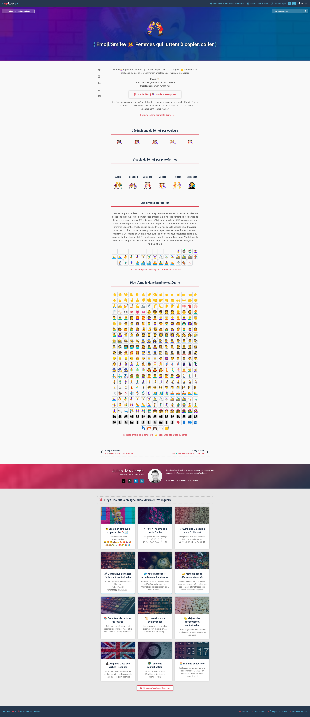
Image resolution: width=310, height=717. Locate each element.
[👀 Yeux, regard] (126, 312)
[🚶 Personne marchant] (184, 375)
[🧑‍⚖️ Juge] (178, 335)
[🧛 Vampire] (149, 370)
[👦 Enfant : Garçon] (160, 312)
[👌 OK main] (143, 294)
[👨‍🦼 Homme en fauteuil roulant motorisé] (172, 381)
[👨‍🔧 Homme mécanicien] (149, 341)
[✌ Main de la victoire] (160, 294)
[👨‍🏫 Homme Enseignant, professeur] (166, 335)
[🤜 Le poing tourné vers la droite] (166, 300)
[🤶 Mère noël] (160, 364)
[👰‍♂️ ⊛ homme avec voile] (195, 358)
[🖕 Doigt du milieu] (120, 300)
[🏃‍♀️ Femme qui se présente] (126, 387)
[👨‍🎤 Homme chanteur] (149, 346)
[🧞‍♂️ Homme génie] (120, 375)
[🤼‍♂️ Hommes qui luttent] (137, 251)
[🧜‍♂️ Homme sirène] (172, 370)
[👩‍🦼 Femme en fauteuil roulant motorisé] (178, 381)
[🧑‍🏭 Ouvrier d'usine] (160, 341)
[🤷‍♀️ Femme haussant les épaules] (120, 335)
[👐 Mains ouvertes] (184, 300)
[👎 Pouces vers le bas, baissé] (143, 300)
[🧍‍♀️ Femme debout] (126, 381)
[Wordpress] (142, 481)
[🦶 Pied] (160, 306)
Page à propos (172, 480)
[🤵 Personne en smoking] (172, 358)
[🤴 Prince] (131, 358)
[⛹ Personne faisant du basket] (126, 257)
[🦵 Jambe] (155, 306)
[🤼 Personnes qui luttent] (131, 251)
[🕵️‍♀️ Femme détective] (172, 352)
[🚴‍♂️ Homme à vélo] (166, 257)
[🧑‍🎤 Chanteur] (143, 346)
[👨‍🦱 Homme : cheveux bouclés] (114, 317)
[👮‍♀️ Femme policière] (155, 352)
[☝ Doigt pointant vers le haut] (131, 300)
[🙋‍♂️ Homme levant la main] (131, 329)
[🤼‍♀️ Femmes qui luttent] (143, 251)
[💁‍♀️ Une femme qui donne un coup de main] (120, 329)
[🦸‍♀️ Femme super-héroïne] (178, 364)
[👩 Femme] (131, 317)
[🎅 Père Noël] (155, 364)
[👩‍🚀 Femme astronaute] (120, 352)
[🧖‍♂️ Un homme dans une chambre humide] (172, 387)
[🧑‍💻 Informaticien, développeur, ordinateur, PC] (126, 346)
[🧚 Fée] (131, 370)
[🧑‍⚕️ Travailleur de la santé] (126, 335)
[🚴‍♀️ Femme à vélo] (172, 257)
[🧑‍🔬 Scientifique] (195, 341)
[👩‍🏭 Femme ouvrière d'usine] (172, 341)
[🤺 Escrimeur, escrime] (178, 263)
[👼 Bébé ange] (149, 364)
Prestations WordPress (188, 480)
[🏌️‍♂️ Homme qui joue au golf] (126, 263)
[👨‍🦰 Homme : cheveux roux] (195, 312)
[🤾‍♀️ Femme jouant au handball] (178, 251)
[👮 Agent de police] (143, 352)
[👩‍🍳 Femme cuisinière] (137, 341)
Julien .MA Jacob (128, 470)
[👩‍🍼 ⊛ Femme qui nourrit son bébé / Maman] (131, 364)
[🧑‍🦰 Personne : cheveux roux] (143, 317)
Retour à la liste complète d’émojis (157, 115)
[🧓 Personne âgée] (195, 317)
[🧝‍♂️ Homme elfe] (190, 370)
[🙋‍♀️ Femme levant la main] (137, 329)
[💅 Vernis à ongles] (126, 306)
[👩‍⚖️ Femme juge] (190, 335)
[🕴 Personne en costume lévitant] (143, 387)
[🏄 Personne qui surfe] (137, 263)
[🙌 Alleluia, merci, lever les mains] (178, 300)
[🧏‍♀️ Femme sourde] (155, 329)
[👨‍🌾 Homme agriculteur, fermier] (114, 341)
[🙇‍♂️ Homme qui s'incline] (166, 329)
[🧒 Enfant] (155, 312)
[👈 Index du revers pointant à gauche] (190, 294)
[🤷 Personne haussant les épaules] (195, 329)
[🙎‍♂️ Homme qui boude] (149, 323)
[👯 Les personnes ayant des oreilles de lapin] (149, 387)
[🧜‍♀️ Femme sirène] (178, 370)
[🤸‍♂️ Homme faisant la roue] (120, 251)
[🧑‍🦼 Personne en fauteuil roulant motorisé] (166, 381)
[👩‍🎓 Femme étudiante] (155, 335)
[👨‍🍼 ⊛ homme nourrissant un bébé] (137, 364)
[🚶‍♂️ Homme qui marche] (190, 375)
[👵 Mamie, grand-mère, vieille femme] (120, 323)
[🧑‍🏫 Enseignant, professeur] (160, 335)
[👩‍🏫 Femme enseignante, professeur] (172, 335)
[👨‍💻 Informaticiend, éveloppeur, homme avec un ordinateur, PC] (131, 346)
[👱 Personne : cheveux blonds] (178, 312)
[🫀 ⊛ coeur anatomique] (190, 306)
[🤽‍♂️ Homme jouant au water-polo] (155, 251)
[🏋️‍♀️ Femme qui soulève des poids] (155, 257)
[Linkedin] (136, 481)
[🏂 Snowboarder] (195, 257)
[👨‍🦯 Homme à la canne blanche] (155, 381)
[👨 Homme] (184, 312)
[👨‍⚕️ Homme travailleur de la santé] (131, 335)
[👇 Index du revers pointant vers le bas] (126, 300)
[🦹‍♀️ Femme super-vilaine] (195, 364)
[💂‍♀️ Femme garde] (190, 352)
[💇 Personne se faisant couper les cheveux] (166, 375)
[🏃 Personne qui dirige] (114, 387)
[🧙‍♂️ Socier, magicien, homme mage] (120, 370)
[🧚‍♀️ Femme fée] (143, 370)
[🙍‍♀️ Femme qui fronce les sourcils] (137, 323)
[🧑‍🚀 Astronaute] (195, 346)
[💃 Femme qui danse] (131, 387)
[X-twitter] (123, 481)
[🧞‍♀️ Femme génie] (126, 375)
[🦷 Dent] (114, 312)
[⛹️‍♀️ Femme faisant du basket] (137, 257)
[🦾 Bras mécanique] (143, 306)
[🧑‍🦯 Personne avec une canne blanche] (149, 381)
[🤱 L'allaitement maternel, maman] (126, 364)
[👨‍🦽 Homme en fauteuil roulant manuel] (190, 381)
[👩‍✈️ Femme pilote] (190, 346)
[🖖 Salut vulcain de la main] (137, 294)
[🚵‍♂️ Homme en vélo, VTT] (184, 257)
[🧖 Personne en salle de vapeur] (166, 387)
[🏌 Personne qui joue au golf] (120, 263)
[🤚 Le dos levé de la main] (120, 294)
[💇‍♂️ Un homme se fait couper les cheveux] (172, 375)
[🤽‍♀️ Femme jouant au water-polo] (160, 251)
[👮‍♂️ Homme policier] (149, 352)
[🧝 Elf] (184, 370)
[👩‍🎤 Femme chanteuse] (155, 346)
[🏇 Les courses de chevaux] (184, 263)
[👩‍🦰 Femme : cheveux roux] (137, 317)
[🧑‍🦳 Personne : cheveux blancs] (166, 317)
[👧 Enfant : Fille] (166, 312)
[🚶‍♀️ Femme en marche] (195, 375)
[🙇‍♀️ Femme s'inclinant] (172, 329)
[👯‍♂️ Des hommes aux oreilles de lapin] (155, 387)
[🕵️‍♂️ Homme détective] (166, 352)
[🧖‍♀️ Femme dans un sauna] (178, 387)
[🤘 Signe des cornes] (178, 294)
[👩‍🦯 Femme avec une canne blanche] (160, 381)
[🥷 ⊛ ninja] (195, 352)
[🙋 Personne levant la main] (126, 329)
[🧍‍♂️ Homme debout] (120, 381)
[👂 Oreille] (166, 306)
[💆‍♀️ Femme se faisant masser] (160, 375)
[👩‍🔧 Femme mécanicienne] (155, 341)
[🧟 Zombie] (131, 375)
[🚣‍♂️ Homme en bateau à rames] (160, 263)
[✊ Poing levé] (149, 300)
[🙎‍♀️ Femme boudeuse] (155, 323)
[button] (102, 70)
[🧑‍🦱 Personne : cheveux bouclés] (155, 317)
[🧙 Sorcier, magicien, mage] (114, 370)
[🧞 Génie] (114, 375)
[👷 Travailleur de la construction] (114, 358)
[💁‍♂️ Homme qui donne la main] (114, 329)
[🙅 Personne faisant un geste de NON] (160, 323)
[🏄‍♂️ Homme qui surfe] (143, 263)
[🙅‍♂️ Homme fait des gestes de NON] (166, 323)
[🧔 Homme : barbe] (190, 312)
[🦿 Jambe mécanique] (149, 306)
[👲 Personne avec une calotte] (160, 358)
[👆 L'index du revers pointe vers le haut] (114, 300)
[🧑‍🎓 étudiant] (143, 335)
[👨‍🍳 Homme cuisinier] (131, 341)
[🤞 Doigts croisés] (166, 294)
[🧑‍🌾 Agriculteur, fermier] (195, 335)
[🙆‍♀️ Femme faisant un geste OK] (190, 323)
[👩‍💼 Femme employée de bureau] (190, 341)
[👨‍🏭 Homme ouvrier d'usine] (166, 341)
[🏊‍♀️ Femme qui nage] (120, 257)
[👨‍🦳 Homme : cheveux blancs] (120, 317)
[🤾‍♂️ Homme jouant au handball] (172, 251)
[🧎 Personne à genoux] (131, 381)
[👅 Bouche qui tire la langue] (137, 312)
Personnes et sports (155, 269)
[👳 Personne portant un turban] (143, 358)
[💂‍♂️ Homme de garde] (184, 352)
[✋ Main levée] (131, 294)
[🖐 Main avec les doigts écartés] (126, 294)
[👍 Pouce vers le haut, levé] (137, 300)
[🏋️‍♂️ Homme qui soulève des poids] (149, 257)
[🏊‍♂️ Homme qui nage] (114, 257)
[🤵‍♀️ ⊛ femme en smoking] (184, 358)
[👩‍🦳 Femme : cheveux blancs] (160, 317)
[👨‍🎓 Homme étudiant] (149, 335)
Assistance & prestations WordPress (228, 3)
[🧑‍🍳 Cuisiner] (126, 341)
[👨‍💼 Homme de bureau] (184, 341)
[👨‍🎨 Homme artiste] (166, 346)
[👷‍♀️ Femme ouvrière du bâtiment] (126, 358)
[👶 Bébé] (149, 312)
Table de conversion (192, 663)
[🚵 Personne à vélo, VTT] (178, 257)
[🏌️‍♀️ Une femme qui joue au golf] (131, 263)
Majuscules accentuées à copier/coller (192, 622)
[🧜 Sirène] (166, 370)
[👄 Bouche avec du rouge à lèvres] (143, 312)
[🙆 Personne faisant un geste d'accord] (178, 323)
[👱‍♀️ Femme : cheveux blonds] (184, 317)
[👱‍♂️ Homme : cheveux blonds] (190, 317)
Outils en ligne (280, 3)
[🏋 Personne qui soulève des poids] (143, 257)
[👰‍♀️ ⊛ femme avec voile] (114, 364)
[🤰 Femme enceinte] (120, 364)
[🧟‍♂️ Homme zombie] (137, 375)
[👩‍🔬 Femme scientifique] (120, 346)
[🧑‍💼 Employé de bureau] (178, 341)
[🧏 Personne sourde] (143, 329)
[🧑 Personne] (172, 312)
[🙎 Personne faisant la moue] (143, 323)
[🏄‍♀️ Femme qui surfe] (149, 263)
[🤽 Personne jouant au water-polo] (149, 251)
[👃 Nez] (178, 306)
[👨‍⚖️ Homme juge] (184, 335)
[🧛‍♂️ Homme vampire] (155, 370)
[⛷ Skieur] (190, 263)
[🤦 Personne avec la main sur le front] (178, 329)
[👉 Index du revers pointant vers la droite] (195, 294)
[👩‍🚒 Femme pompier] (137, 352)
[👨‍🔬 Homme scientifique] (114, 346)
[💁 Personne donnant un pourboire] (195, 323)
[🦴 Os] (120, 312)
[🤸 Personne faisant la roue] (114, 251)
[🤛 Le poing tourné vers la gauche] (160, 300)
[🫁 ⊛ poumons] (195, 306)
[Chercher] (229, 11)
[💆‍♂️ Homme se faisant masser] (155, 375)
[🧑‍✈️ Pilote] (178, 346)
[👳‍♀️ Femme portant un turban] (155, 358)
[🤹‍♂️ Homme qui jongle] (190, 251)
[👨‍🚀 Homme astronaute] (114, 352)
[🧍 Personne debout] (114, 381)
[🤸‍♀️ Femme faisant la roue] (126, 251)
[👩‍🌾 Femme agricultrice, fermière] (120, 341)
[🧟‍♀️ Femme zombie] (143, 375)
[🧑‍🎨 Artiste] (160, 346)
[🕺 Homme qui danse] (137, 387)
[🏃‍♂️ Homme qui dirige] (120, 387)
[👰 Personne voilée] (190, 358)
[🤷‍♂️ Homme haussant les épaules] (114, 335)
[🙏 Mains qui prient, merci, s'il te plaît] (114, 306)
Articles (265, 3)
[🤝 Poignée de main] (195, 300)
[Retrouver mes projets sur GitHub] (294, 3)
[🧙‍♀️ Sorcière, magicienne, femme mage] (126, 370)
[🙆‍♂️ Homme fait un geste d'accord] (184, 323)
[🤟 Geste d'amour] (172, 294)
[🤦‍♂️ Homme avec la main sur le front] (184, 329)
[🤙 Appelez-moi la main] (184, 294)
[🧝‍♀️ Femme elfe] (195, 370)
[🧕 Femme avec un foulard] (166, 358)
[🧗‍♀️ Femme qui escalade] (195, 387)
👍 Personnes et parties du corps (155, 435)
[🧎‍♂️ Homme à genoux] (137, 381)
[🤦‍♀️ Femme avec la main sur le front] (190, 329)
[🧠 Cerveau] (184, 306)
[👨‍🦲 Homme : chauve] (126, 317)
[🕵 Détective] (160, 352)
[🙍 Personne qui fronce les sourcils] (126, 323)
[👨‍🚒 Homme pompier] (131, 352)
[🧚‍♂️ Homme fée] (137, 370)
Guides (253, 3)
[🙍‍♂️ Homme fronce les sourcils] (131, 323)
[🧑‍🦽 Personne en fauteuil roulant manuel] (184, 381)
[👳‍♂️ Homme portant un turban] (149, 358)
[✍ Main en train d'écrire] (120, 306)
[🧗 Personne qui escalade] (184, 387)
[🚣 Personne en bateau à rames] (155, 263)
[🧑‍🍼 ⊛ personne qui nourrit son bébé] (143, 364)
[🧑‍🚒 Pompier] (126, 352)
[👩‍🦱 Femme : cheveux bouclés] (149, 317)
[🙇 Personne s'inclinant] (160, 329)
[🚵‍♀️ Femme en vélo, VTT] (190, 257)
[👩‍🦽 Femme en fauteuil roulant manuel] (195, 381)
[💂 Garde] (178, 352)
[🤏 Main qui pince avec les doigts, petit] (155, 294)
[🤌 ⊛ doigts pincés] (149, 294)
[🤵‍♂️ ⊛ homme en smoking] (178, 358)
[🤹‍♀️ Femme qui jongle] (195, 251)
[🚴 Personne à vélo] (160, 257)
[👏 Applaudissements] (172, 300)
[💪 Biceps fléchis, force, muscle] (137, 306)
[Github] (130, 481)
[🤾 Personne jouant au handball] (166, 251)
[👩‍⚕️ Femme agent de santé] (137, 335)
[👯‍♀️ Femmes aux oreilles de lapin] (160, 387)
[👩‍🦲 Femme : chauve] (172, 317)
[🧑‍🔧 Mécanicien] (143, 341)
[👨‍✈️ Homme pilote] (184, 346)
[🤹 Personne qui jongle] (184, 251)
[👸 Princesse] (137, 358)
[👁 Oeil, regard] (131, 312)
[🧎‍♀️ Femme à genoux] (143, 381)
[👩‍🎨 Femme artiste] (172, 346)
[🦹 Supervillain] (184, 364)
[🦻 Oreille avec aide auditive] (172, 306)
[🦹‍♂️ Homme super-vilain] (190, 364)
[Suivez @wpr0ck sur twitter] (289, 3)
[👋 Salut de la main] (114, 294)
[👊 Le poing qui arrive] (155, 300)
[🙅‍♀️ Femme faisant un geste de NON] (172, 323)
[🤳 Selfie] (131, 306)
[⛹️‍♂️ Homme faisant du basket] (131, 257)
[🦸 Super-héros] (166, 364)
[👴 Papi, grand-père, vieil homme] (114, 323)
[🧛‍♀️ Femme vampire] (160, 370)
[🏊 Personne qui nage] (172, 263)
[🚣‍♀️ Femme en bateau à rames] (166, 263)
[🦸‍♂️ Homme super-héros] (172, 364)
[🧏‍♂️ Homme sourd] (149, 329)
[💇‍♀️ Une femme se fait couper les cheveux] (178, 375)
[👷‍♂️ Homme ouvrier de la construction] (120, 358)
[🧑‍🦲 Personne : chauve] (178, 317)
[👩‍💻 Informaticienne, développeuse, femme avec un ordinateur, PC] (137, 346)
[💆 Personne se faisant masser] (149, 375)
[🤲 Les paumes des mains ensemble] (190, 300)
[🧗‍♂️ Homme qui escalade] (190, 387)
